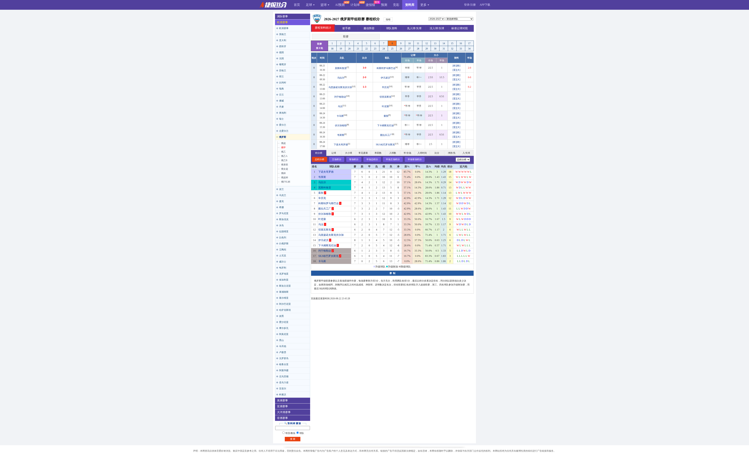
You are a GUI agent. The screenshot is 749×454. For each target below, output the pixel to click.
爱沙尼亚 (283, 322)
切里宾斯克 (385, 96)
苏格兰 (282, 70)
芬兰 (281, 94)
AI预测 (340, 4)
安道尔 (282, 388)
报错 (388, 19)
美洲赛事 (282, 400)
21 (358, 48)
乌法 (340, 106)
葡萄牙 (282, 64)
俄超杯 (284, 177)
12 (426, 43)
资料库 (409, 4)
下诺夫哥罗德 (341, 144)
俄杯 (283, 173)
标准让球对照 (459, 28)
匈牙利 (282, 267)
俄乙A (284, 156)
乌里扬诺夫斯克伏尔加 (340, 87)
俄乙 (283, 151)
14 (444, 43)
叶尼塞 (385, 106)
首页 (297, 4)
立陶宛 (282, 249)
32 (452, 48)
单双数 (378, 153)
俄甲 (283, 147)
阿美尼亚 (283, 334)
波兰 (281, 189)
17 (469, 43)
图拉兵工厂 (386, 135)
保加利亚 (283, 279)
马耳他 (282, 346)
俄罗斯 (282, 137)
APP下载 (485, 4)
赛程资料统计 (323, 27)
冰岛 (281, 225)
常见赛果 (363, 153)
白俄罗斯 (283, 243)
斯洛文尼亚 (285, 285)
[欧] (458, 65)
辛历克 (385, 87)
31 (444, 48)
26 (401, 48)
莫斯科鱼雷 (341, 68)
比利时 (282, 82)
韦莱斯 (340, 135)
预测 (384, 4)
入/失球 (466, 153)
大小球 (348, 153)
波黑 (281, 316)
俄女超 (284, 169)
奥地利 (282, 112)
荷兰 (281, 76)
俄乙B (284, 160)
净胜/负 (451, 153)
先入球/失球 (414, 28)
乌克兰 (282, 195)
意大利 (282, 40)
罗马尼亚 (283, 213)
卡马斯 (340, 116)
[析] (454, 65)
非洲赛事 (282, 418)
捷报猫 (370, 4)
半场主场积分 (393, 159)
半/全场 (407, 153)
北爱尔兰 (283, 131)
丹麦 (281, 106)
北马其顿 (283, 376)
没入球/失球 (437, 28)
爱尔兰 (282, 125)
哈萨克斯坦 (285, 310)
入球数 (392, 153)
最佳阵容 (369, 28)
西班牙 (282, 46)
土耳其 (282, 255)
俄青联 (284, 164)
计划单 (355, 4)
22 (366, 48)
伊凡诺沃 (385, 77)
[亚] (454, 70)
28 (418, 48)
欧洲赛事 (282, 22)
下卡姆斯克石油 (385, 125)
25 (392, 48)
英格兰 (282, 34)
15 (452, 43)
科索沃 (282, 394)
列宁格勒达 (340, 96)
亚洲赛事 (282, 406)
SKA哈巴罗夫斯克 (385, 144)
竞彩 (396, 4)
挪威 (281, 100)
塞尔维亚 (283, 298)
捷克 (281, 201)
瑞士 (281, 118)
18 (332, 48)
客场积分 (354, 159)
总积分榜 (319, 159)
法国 (281, 58)
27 (409, 48)
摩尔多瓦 (283, 328)
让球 (333, 153)
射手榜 (346, 28)
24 (383, 48)
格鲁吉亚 (283, 364)
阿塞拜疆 (283, 370)
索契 (386, 116)
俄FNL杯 (285, 181)
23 (375, 48)
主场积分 (336, 159)
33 (461, 48)
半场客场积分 (415, 159)
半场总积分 (372, 159)
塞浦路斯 (283, 292)
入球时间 (422, 153)
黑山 (281, 340)
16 (461, 43)
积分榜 (318, 153)
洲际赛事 (282, 16)
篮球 (323, 4)
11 (418, 43)
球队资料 (391, 28)
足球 (309, 4)
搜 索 (292, 439)
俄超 (283, 143)
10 (409, 43)
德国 (281, 52)
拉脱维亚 (283, 231)
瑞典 (281, 88)
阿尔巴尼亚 (285, 304)
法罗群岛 (283, 358)
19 (341, 48)
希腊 (281, 207)
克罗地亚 (283, 273)
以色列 (282, 237)
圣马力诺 (283, 382)
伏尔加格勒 (341, 125)
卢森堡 (282, 352)
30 (435, 48)
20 (349, 48)
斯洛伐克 (283, 219)
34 (469, 48)
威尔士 (282, 261)
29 (426, 48)
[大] (458, 70)
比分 (437, 153)
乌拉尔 (340, 77)
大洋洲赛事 (284, 412)
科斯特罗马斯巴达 (386, 68)
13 (435, 43)
